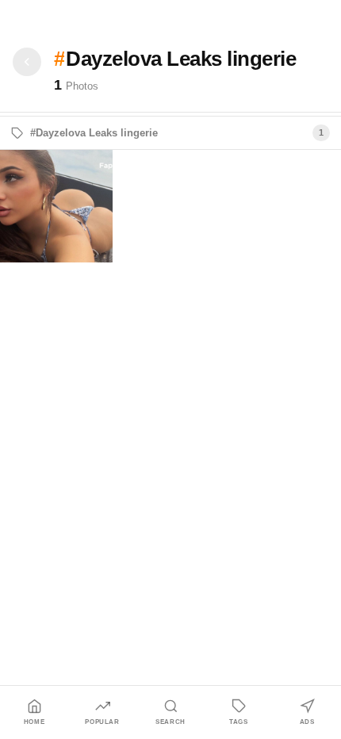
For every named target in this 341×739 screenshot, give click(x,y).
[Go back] (27, 62)
